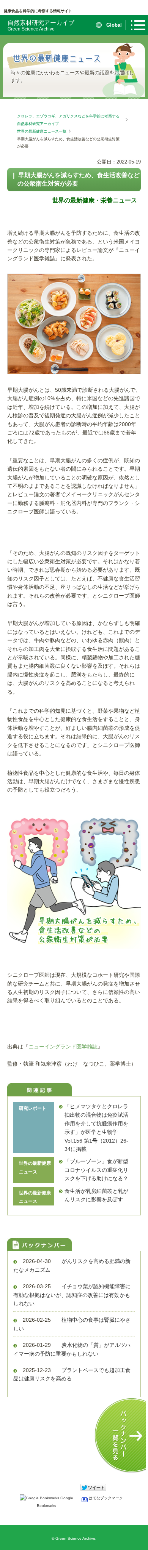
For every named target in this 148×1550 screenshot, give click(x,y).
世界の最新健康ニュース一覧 (41, 131)
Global (114, 25)
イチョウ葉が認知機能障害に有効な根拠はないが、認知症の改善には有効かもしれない (72, 1294)
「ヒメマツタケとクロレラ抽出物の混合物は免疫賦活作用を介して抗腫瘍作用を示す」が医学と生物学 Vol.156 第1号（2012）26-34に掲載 (96, 1127)
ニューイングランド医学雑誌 (63, 1046)
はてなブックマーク (105, 1498)
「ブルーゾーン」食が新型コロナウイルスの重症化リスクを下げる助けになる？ (96, 1169)
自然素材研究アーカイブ (41, 25)
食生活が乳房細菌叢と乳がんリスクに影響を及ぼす (96, 1195)
